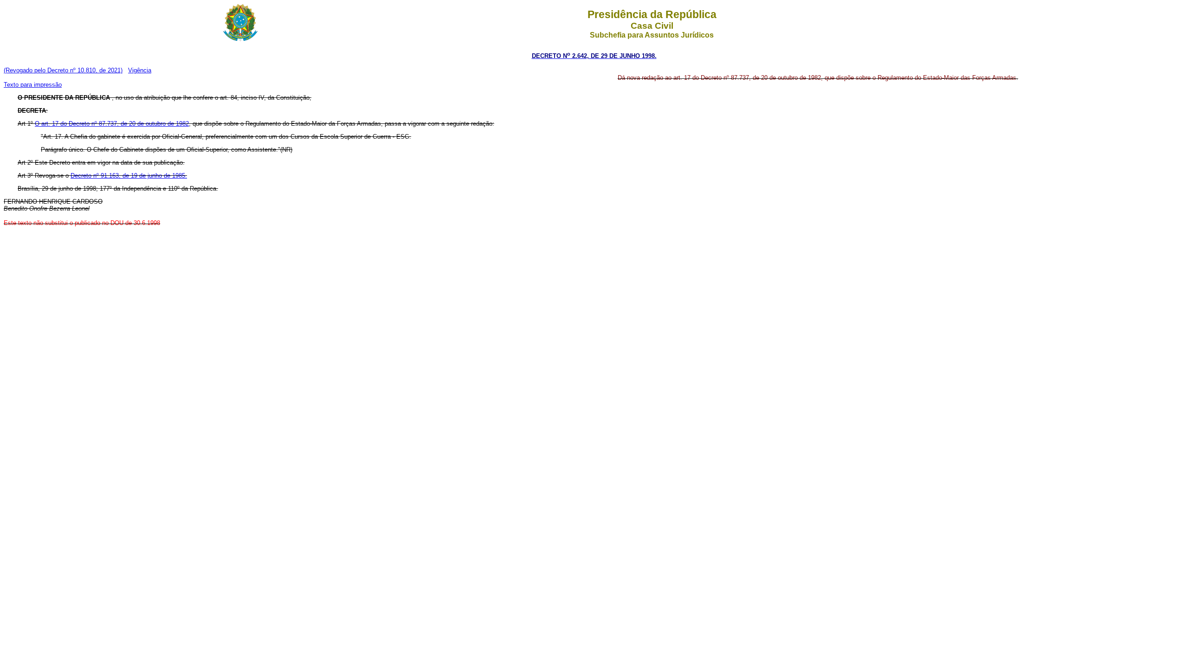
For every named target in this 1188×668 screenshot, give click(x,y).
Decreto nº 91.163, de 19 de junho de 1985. (129, 175)
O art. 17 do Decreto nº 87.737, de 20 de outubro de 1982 (112, 123)
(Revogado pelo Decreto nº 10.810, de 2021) (63, 70)
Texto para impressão (33, 84)
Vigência (139, 70)
